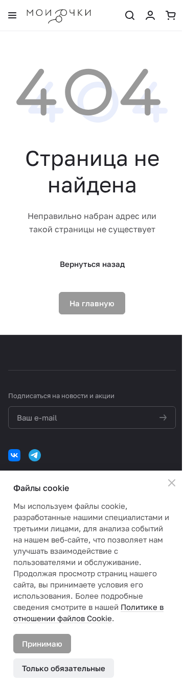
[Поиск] (130, 15)
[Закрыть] (172, 483)
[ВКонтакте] (14, 455)
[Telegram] (35, 455)
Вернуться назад (92, 263)
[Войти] (150, 15)
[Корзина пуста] (171, 15)
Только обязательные (63, 668)
